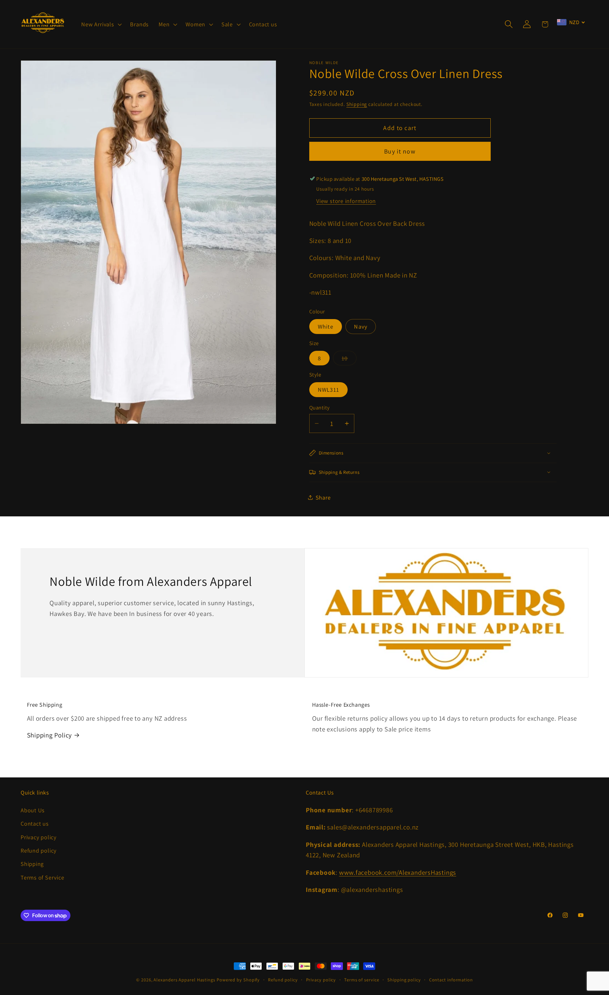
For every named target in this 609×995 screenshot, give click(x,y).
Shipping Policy (49, 735)
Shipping (356, 104)
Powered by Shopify (238, 980)
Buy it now (400, 151)
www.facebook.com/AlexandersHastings (397, 872)
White (326, 326)
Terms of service (361, 980)
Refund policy (38, 850)
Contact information (451, 980)
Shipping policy (404, 980)
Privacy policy (38, 837)
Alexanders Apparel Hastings (184, 980)
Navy (360, 326)
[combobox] (571, 22)
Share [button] (323, 497)
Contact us (35, 823)
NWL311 (328, 389)
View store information (346, 200)
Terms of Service (42, 877)
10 (349, 359)
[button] (100, 24)
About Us (33, 810)
